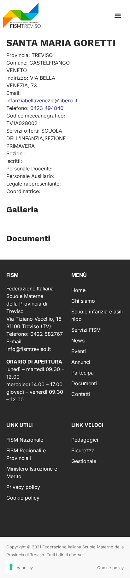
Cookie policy (22, 498)
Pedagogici (84, 440)
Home (78, 290)
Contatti (80, 394)
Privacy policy (23, 487)
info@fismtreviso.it (28, 349)
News (78, 340)
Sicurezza (83, 450)
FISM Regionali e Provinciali (26, 454)
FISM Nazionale (24, 440)
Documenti (84, 383)
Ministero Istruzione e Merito (31, 472)
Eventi (78, 351)
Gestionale (83, 461)
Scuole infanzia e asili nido (97, 315)
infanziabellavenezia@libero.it (41, 100)
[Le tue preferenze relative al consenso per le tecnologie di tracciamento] (11, 567)
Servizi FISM (86, 330)
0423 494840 (46, 108)
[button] (117, 15)
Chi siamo (83, 301)
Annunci (80, 362)
